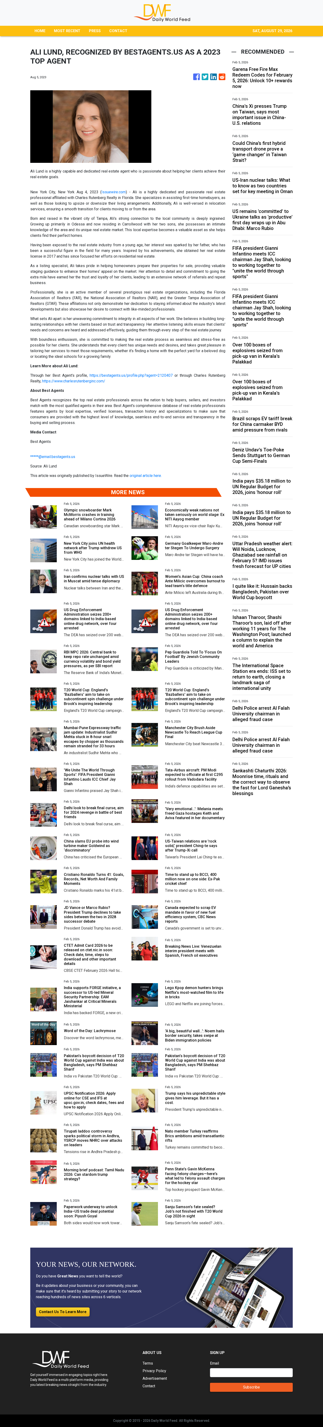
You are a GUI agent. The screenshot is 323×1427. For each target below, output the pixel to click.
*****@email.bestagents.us (52, 456)
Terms (148, 1363)
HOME (40, 31)
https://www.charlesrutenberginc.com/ (73, 381)
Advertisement (155, 1378)
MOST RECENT (67, 31)
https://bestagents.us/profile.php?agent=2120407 (131, 375)
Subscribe (251, 1387)
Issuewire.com (113, 192)
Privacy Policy (154, 1371)
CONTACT (118, 31)
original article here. (146, 475)
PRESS (95, 31)
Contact (149, 1386)
